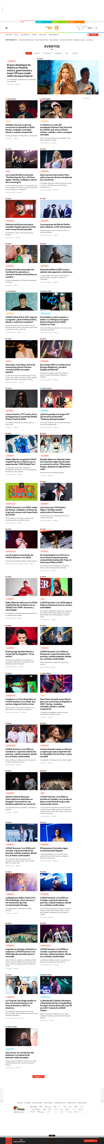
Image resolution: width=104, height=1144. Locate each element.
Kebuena (79, 1109)
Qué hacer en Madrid (66, 40)
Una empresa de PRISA (19, 1108)
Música (16, 34)
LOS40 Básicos (58, 53)
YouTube (48, 1085)
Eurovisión (44, 361)
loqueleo (69, 1111)
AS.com (69, 1107)
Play (52, 1141)
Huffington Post (35, 1109)
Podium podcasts (48, 1111)
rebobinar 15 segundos (47, 1141)
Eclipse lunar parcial (79, 40)
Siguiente (37, 1076)
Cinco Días (55, 1109)
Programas (26, 34)
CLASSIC (39, 22)
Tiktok (45, 1085)
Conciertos (74, 53)
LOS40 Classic (47, 291)
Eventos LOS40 (47, 53)
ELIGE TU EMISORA (90, 1140)
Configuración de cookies (60, 1102)
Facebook (55, 1085)
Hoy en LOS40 (42, 34)
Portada (29, 53)
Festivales (37, 53)
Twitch (58, 1085)
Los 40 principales (41, 1107)
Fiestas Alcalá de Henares (26, 40)
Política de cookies (48, 1102)
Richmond (32, 1111)
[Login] (96, 27)
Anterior (43, 1141)
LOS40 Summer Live (53, 34)
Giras (67, 53)
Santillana (49, 1107)
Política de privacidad (37, 1102)
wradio (49, 1109)
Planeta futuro (74, 1109)
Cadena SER (64, 1107)
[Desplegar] (52, 1135)
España (90, 28)
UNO (44, 1109)
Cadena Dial (62, 1109)
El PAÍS (33, 1107)
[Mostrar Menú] (7, 28)
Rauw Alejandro (54, 40)
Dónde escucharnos (82, 1102)
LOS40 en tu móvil (71, 1102)
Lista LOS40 (9, 34)
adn (75, 1107)
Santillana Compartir (57, 1107)
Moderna (40, 1111)
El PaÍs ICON (55, 1111)
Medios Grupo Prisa (19, 1112)
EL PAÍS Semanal (67, 1109)
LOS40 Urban (11, 99)
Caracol (81, 1107)
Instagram (42, 1085)
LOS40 (22, 22)
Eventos (34, 34)
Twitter (52, 1085)
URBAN (72, 22)
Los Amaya (89, 40)
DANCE (55, 22)
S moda (62, 1111)
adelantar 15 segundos (57, 1141)
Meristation (77, 1111)
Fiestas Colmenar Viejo (41, 40)
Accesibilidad (27, 1102)
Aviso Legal (20, 1102)
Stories (61, 1085)
